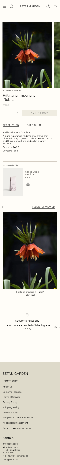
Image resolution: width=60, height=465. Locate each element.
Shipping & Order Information (18, 417)
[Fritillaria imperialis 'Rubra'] (30, 250)
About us (7, 386)
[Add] (28, 184)
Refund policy (10, 412)
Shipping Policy (11, 407)
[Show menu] (4, 6)
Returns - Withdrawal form (17, 428)
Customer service (12, 392)
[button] (11, 6)
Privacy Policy (10, 402)
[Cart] (55, 6)
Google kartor (10, 459)
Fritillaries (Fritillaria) (12, 90)
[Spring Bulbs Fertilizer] (13, 182)
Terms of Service (11, 397)
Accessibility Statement (15, 423)
